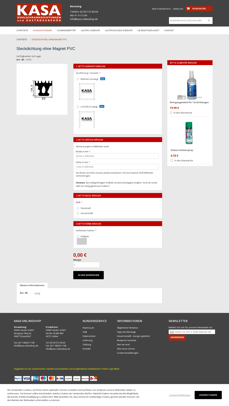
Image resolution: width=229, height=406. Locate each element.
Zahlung (87, 344)
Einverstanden (208, 394)
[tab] (32, 285)
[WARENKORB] (199, 6)
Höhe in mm (82, 162)
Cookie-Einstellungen (127, 352)
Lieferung (87, 340)
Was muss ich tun (126, 348)
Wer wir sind (123, 344)
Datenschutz (89, 336)
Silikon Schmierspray (182, 150)
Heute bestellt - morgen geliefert (133, 336)
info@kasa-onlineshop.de (26, 345)
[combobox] (190, 20)
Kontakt (87, 348)
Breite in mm (82, 151)
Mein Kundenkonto (161, 9)
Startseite (21, 39)
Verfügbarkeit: (23, 56)
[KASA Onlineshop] (39, 13)
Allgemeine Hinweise (127, 327)
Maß (78, 202)
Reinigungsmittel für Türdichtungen (189, 102)
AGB (85, 331)
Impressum (88, 327)
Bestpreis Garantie (126, 340)
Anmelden (178, 9)
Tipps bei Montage (126, 331)
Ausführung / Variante (87, 72)
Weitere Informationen (32, 285)
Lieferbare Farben (85, 230)
